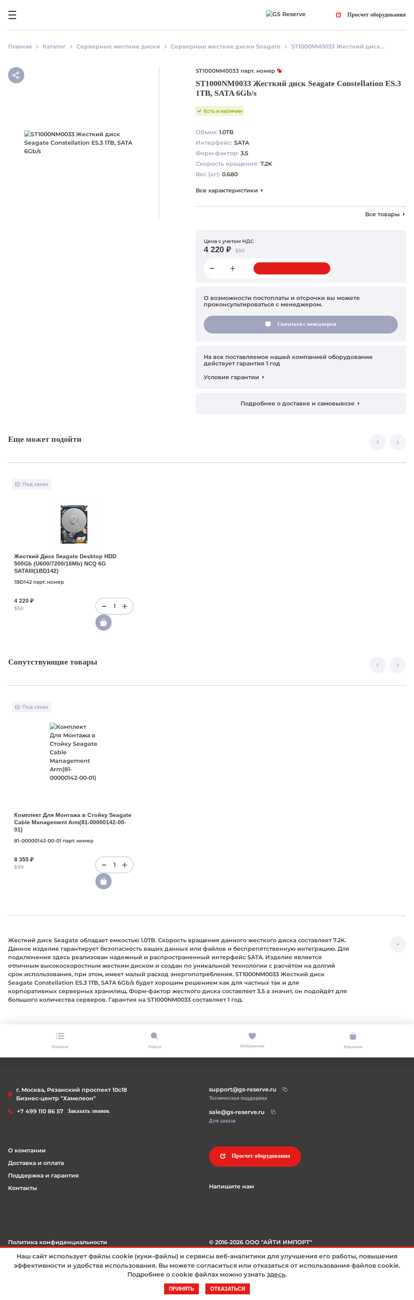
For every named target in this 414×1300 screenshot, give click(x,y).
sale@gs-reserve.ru (237, 1112)
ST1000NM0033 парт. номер (235, 71)
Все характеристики (227, 190)
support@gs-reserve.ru (243, 1089)
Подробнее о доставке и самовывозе (298, 403)
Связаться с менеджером (306, 324)
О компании (27, 1150)
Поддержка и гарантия (43, 1175)
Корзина (353, 1046)
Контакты (22, 1188)
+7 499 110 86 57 (40, 1111)
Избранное (252, 1046)
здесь (276, 1274)
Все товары (382, 214)
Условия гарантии (231, 377)
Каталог (60, 1046)
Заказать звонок (89, 1111)
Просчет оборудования (376, 15)
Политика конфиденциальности (57, 1242)
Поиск (154, 1046)
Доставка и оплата (36, 1163)
